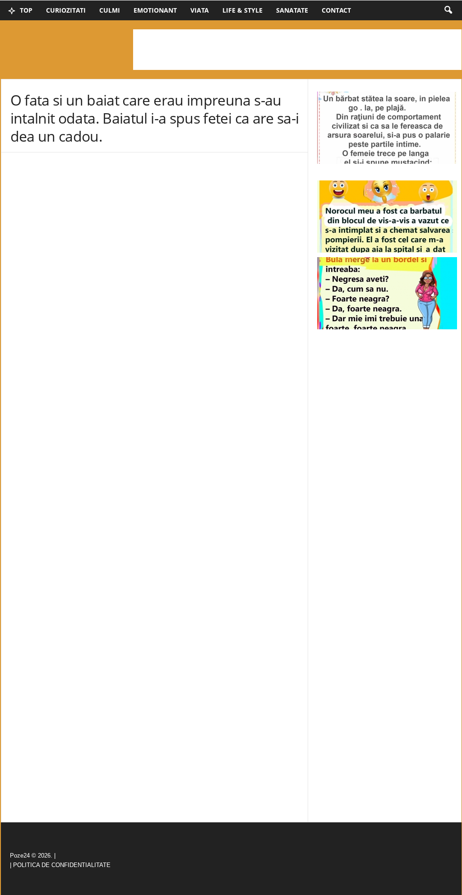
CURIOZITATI (66, 10)
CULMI (109, 10)
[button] (448, 10)
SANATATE (292, 10)
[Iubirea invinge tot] (387, 216)
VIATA (199, 10)
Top (25, 10)
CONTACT (336, 10)
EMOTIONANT (155, 10)
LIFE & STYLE (242, 10)
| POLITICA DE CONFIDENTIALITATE (60, 865)
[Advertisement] (297, 49)
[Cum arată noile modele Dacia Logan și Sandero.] (387, 293)
